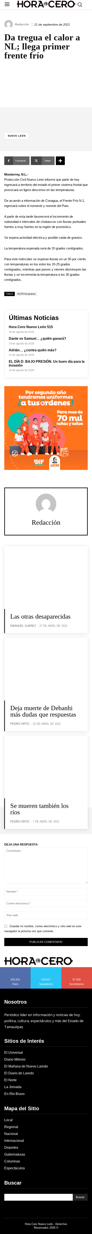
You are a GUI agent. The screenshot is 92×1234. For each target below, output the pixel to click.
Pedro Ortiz (19, 723)
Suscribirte (76, 968)
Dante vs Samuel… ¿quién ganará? (37, 338)
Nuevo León (17, 136)
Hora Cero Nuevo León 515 (31, 327)
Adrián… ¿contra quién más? (32, 350)
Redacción (22, 24)
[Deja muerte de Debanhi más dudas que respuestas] (46, 669)
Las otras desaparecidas (41, 616)
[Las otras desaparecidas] (46, 577)
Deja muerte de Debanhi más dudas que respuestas (43, 711)
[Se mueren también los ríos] (46, 767)
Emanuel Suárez (23, 625)
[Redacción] (9, 24)
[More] (60, 160)
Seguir (46, 968)
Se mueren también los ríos (39, 809)
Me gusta (15, 968)
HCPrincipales (26, 293)
